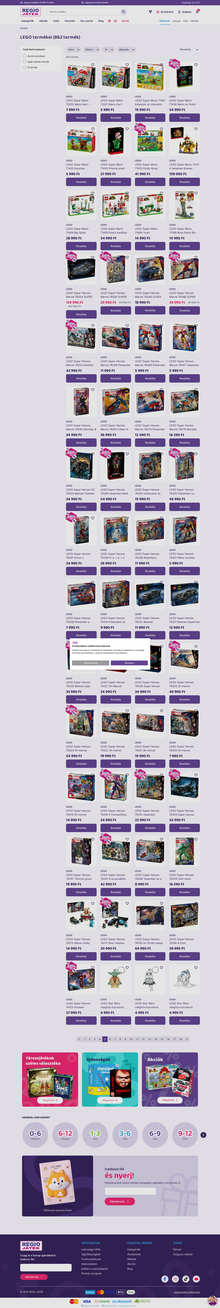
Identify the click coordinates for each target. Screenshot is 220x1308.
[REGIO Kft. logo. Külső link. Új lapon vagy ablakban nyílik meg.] (75, 642)
